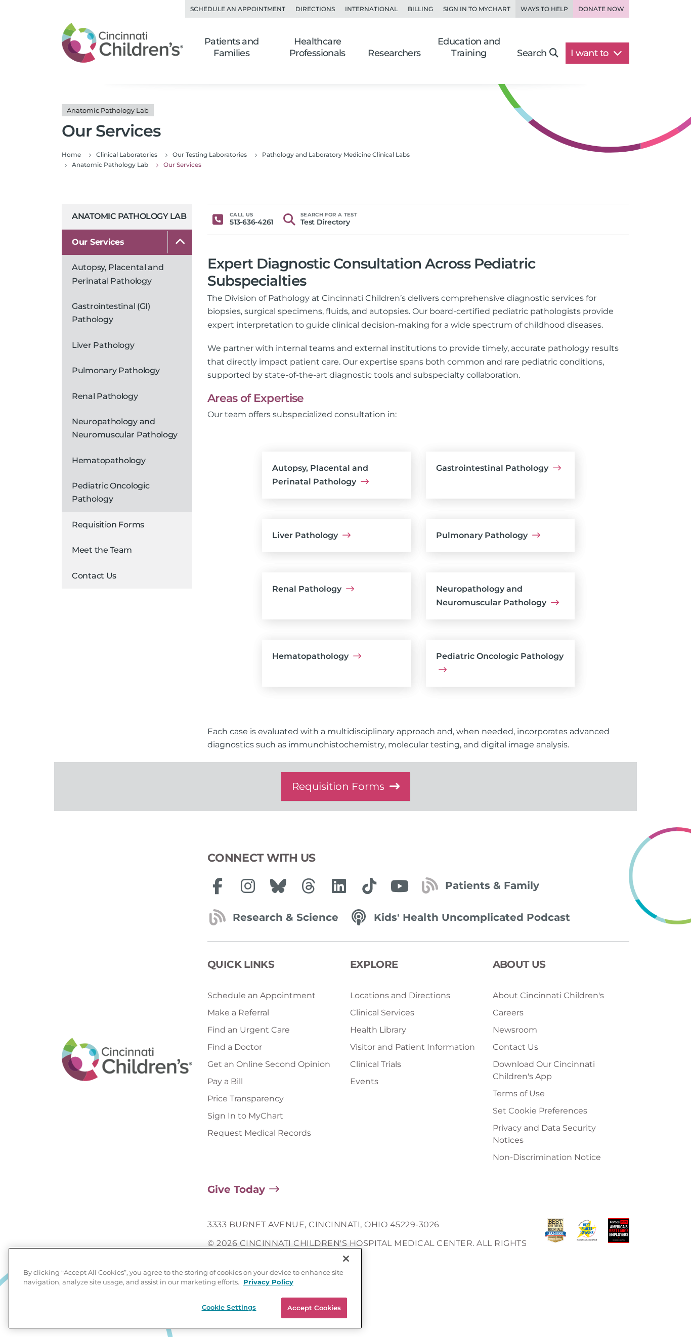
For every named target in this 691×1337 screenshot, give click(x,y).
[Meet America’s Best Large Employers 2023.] (618, 1243)
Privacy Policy (268, 1282)
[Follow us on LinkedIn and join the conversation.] (339, 886)
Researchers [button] (394, 53)
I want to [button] (591, 53)
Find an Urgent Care (248, 1030)
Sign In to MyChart (245, 1116)
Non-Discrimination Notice (547, 1157)
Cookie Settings (229, 1307)
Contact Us (94, 576)
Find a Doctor (234, 1047)
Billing (420, 9)
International (371, 9)
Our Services (98, 242)
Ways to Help (544, 9)
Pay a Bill (225, 1081)
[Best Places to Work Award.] (586, 1243)
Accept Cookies (314, 1308)
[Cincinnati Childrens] (127, 1060)
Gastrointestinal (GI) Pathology (111, 312)
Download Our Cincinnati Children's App (544, 1070)
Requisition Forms (108, 524)
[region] (185, 1288)
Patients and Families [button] (231, 47)
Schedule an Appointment (237, 9)
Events (364, 1081)
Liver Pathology (103, 345)
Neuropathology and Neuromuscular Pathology (125, 428)
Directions (315, 9)
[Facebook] (217, 886)
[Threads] (308, 886)
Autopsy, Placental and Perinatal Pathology (117, 273)
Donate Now (601, 9)
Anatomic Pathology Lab (129, 216)
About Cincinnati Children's (548, 995)
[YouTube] (400, 886)
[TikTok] (369, 886)
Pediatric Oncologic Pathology (110, 492)
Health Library (378, 1030)
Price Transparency (245, 1098)
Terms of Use (519, 1093)
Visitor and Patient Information (412, 1047)
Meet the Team (102, 550)
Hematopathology (109, 460)
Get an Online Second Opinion (268, 1064)
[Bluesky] (278, 886)
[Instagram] (248, 886)
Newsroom (515, 1030)
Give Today (236, 1189)
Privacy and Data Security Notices (544, 1134)
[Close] (346, 1258)
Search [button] (531, 53)
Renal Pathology (105, 396)
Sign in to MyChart (476, 9)
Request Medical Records (259, 1133)
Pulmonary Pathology (115, 370)
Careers (508, 1012)
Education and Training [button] (469, 47)
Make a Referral (238, 1012)
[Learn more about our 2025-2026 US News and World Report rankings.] (555, 1243)
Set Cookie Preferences (540, 1111)
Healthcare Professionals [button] (317, 47)
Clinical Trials (375, 1064)
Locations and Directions (400, 995)
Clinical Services (382, 1012)
